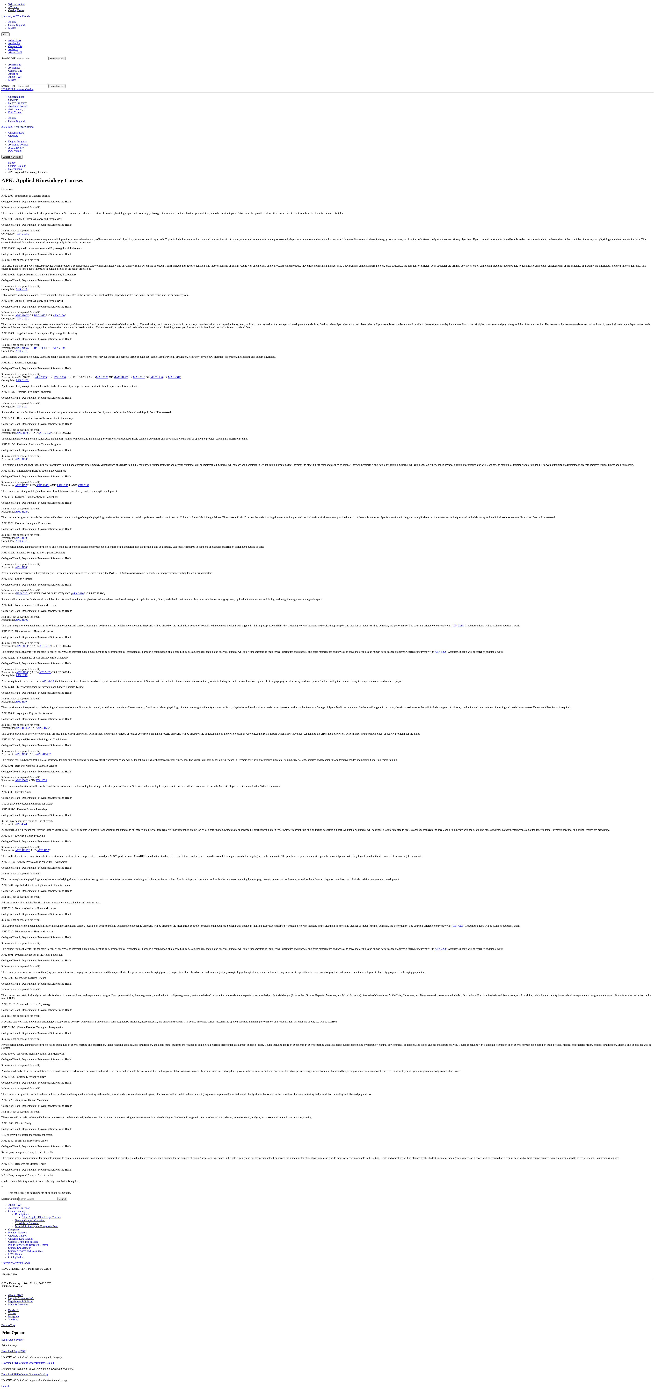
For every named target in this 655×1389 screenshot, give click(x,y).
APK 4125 (21, 485)
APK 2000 (21, 780)
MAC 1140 (156, 377)
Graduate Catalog (17, 1235)
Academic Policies (18, 106)
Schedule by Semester (27, 1223)
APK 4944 (21, 824)
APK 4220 (62, 485)
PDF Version (15, 112)
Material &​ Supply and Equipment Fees (36, 1226)
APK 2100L (22, 233)
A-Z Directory (16, 109)
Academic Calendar (19, 1208)
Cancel (5, 1386)
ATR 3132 (45, 432)
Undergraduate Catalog (20, 1238)
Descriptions (15, 168)
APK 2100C (22, 315)
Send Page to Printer (12, 1339)
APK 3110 (21, 406)
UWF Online (15, 1254)
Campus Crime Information (23, 1241)
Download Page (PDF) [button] (13, 1351)
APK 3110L (22, 380)
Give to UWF (15, 1295)
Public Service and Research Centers (28, 1244)
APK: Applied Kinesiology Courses (41, 1217)
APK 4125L (22, 540)
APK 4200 (457, 925)
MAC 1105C (121, 377)
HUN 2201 (22, 593)
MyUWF (13, 28)
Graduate (13, 99)
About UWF (15, 52)
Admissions (14, 40)
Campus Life (15, 46)
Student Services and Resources (25, 1250)
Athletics (13, 49)
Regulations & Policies (20, 1301)
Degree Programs (17, 102)
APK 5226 (441, 651)
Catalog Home (16, 10)
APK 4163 (42, 485)
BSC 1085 (40, 315)
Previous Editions (17, 1232)
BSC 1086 (60, 377)
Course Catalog (16, 165)
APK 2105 (21, 350)
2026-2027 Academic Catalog (17, 89)
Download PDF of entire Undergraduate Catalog (27, 1362)
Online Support (16, 25)
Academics (14, 43)
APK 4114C (22, 727)
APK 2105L (22, 318)
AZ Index (13, 7)
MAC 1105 (102, 377)
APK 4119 (21, 701)
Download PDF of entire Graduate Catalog (24, 1374)
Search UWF (8, 58)
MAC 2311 (174, 377)
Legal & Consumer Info (21, 1298)
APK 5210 (457, 625)
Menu (5, 34)
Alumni (12, 21)
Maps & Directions (18, 1304)
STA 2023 (41, 780)
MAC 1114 (139, 377)
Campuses (13, 1229)
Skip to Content (16, 4)
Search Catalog (9, 1198)
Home (11, 162)
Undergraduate (16, 96)
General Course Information (30, 1220)
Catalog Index (15, 1257)
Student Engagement (19, 1247)
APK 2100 (21, 289)
